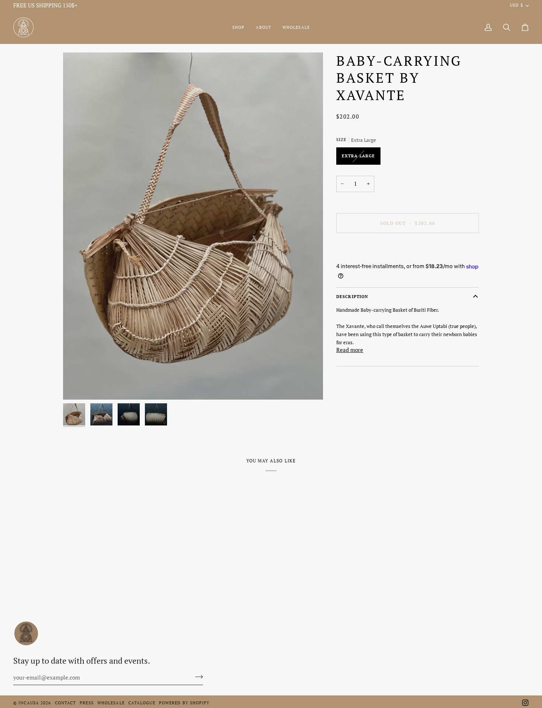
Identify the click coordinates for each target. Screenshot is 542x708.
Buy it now (407, 248)
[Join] (197, 677)
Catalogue (141, 702)
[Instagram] (525, 703)
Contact (65, 702)
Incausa (28, 702)
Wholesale (111, 702)
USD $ (516, 5)
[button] (238, 27)
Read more (349, 350)
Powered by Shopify (184, 702)
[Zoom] (193, 226)
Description (352, 297)
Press (87, 702)
